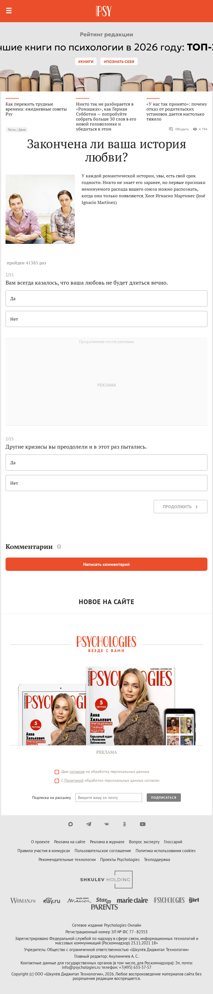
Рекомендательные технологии (67, 859)
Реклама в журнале (107, 841)
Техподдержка (157, 859)
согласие (77, 771)
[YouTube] (142, 824)
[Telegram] (88, 824)
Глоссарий (173, 841)
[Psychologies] (104, 11)
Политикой (73, 780)
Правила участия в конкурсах (43, 850)
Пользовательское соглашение (103, 850)
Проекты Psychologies (120, 859)
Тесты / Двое (17, 129)
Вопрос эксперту (144, 841)
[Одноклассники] (124, 824)
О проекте (40, 841)
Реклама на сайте (69, 841)
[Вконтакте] (106, 824)
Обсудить (182, 129)
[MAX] (70, 824)
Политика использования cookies (166, 850)
